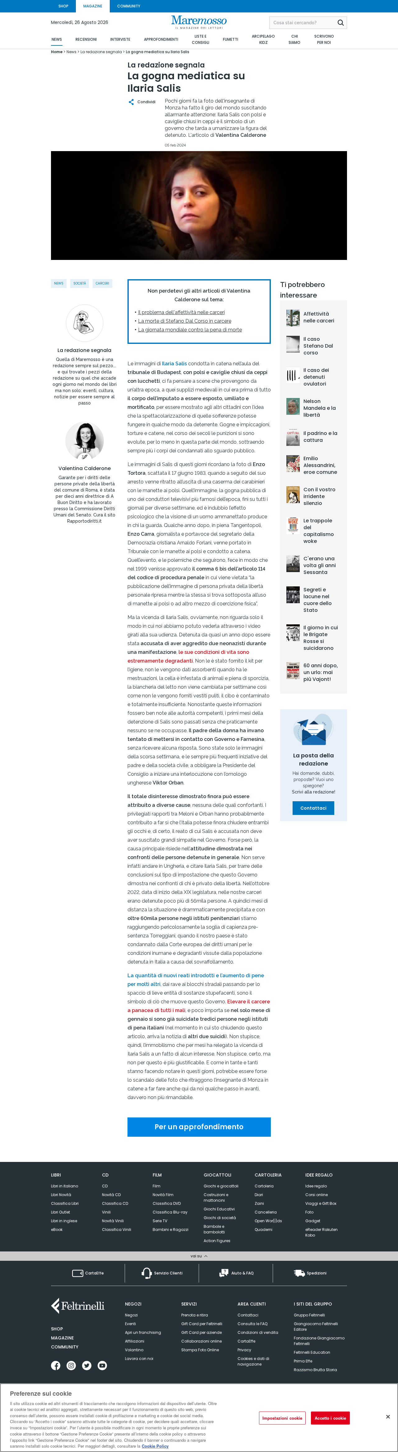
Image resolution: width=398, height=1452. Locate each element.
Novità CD (111, 1194)
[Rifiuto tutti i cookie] (388, 1417)
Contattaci (313, 808)
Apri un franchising (143, 1332)
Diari (259, 1194)
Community (64, 1347)
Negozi (131, 1315)
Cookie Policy (155, 1446)
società (79, 283)
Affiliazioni (134, 1341)
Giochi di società (220, 1217)
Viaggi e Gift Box (320, 1203)
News (58, 283)
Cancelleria (266, 1212)
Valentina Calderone (84, 468)
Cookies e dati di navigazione (253, 1361)
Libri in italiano (64, 1186)
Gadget (312, 1220)
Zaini (259, 1203)
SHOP (63, 6)
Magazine (62, 1338)
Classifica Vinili (116, 1229)
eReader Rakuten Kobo (321, 1232)
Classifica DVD (167, 1203)
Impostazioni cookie (282, 1418)
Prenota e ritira (194, 1315)
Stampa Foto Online (200, 1350)
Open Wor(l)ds (268, 1220)
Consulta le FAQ (252, 1323)
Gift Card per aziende (201, 1332)
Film (156, 1186)
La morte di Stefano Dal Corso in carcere (184, 321)
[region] (199, 1417)
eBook (56, 1229)
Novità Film (163, 1194)
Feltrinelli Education (312, 1352)
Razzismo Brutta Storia (315, 1369)
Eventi (130, 1323)
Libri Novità (61, 1194)
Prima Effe (303, 1361)
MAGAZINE (92, 6)
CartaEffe (246, 1341)
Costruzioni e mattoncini (216, 1197)
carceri (102, 283)
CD (105, 1186)
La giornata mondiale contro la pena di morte (190, 330)
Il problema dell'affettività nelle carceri (181, 312)
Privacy (244, 1350)
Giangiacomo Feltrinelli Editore (316, 1326)
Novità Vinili (113, 1220)
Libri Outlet (60, 1212)
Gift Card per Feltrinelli (201, 1323)
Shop (57, 1329)
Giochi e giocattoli (221, 1186)
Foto (309, 1212)
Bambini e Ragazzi (170, 1229)
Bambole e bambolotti (214, 1229)
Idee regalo (316, 1186)
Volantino (134, 1350)
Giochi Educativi (219, 1209)
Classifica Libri (65, 1203)
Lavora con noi (139, 1358)
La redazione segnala (84, 350)
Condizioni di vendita (258, 1332)
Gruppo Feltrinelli (309, 1315)
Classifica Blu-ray (170, 1212)
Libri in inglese (64, 1220)
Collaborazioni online (201, 1341)
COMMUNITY (128, 6)
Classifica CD (115, 1203)
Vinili (106, 1212)
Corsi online (316, 1194)
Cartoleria (264, 1186)
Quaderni (263, 1229)
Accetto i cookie (330, 1418)
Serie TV (160, 1220)
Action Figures (217, 1240)
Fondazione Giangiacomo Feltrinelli (319, 1340)
